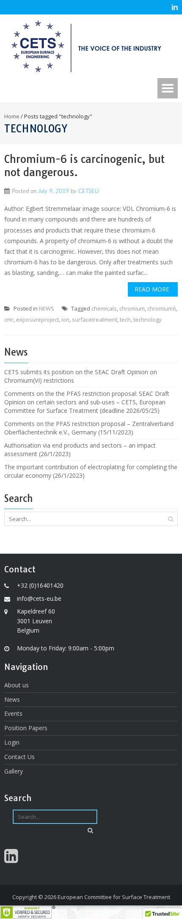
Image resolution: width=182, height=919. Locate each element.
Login (11, 742)
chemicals (104, 308)
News (12, 699)
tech (125, 319)
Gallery (13, 771)
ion (65, 319)
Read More (152, 289)
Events (13, 713)
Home (11, 116)
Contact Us (19, 757)
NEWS (46, 308)
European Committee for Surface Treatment (114, 897)
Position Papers (25, 728)
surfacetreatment (94, 319)
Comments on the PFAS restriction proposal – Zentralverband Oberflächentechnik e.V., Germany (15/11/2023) (89, 428)
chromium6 (161, 308)
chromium (132, 308)
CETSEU (88, 191)
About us (16, 685)
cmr (9, 319)
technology (147, 319)
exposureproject (37, 319)
